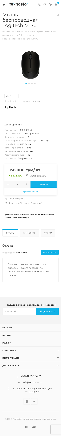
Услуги (6, 343)
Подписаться (47, 311)
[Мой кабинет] (50, 4)
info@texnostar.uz (33, 382)
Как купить (29, 233)
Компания (9, 350)
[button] (26, 84)
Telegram (34, 401)
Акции (6, 335)
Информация (11, 358)
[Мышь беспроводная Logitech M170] (30, 64)
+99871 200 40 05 (31, 376)
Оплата (48, 233)
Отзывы (10, 233)
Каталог (7, 327)
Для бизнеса (10, 365)
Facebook (27, 401)
